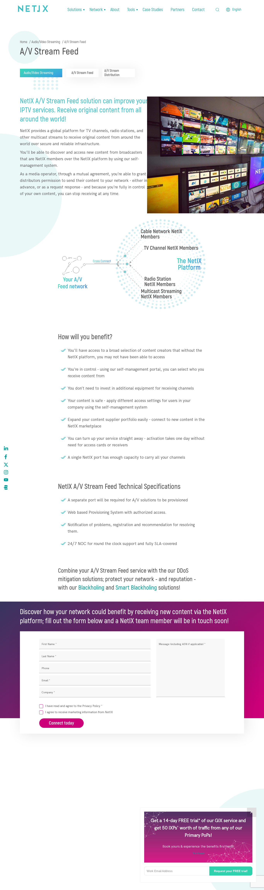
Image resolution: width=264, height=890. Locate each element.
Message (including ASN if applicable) (182, 644)
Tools (131, 9)
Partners (177, 9)
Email (46, 680)
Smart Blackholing (136, 588)
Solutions (74, 9)
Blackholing (91, 588)
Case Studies (153, 9)
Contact (198, 9)
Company (48, 692)
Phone (45, 668)
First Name (49, 644)
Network (96, 9)
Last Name (49, 656)
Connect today (61, 723)
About (114, 9)
